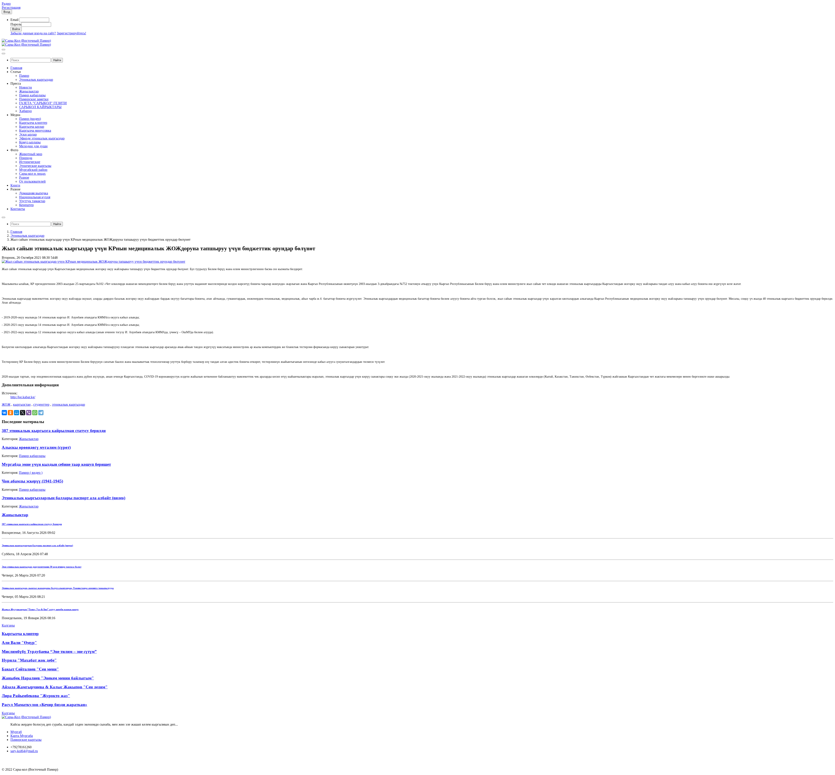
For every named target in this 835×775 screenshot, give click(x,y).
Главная (16, 232)
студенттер (41, 404)
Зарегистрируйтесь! (71, 33)
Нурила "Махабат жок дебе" (29, 660)
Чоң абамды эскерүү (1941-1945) (32, 481)
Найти (57, 60)
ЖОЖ (6, 404)
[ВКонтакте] (4, 412)
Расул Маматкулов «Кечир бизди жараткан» (44, 704)
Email (14, 20)
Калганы (8, 625)
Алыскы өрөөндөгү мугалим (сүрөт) (36, 447)
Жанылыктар (28, 439)
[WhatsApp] (34, 412)
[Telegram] (40, 412)
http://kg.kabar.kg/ (22, 397)
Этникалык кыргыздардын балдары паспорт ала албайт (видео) (63, 498)
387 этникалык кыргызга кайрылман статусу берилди (54, 430)
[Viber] (28, 412)
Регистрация (11, 7)
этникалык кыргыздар (68, 404)
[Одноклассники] (10, 412)
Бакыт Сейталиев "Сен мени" (30, 669)
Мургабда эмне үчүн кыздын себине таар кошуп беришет (56, 464)
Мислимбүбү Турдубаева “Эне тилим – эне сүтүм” (49, 651)
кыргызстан (22, 404)
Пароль (15, 24)
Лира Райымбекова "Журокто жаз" (36, 695)
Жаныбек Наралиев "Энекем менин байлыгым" (48, 678)
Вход (6, 11)
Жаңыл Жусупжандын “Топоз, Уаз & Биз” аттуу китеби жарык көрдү (40, 609)
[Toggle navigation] (3, 49)
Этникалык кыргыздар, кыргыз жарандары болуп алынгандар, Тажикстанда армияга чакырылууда (58, 588)
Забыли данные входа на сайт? (33, 33)
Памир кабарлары (32, 456)
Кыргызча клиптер (20, 633)
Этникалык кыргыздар (27, 235)
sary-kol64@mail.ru (24, 751)
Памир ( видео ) (30, 472)
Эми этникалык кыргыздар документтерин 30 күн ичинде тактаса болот (41, 566)
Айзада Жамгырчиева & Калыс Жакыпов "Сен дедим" (55, 687)
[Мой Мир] (16, 412)
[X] (22, 412)
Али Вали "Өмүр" (19, 642)
